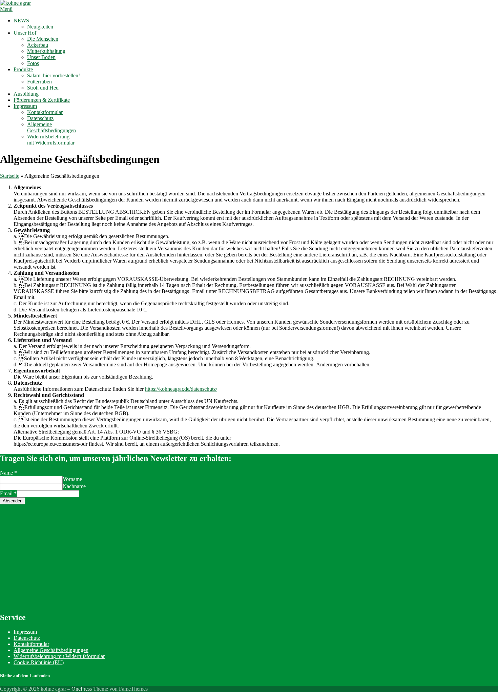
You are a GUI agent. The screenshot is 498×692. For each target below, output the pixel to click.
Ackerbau (37, 45)
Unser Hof (25, 33)
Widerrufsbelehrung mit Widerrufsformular (51, 140)
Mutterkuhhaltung (46, 51)
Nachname (74, 486)
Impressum (25, 106)
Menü (6, 9)
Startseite (9, 176)
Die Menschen (42, 39)
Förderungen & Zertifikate (42, 100)
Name (8, 473)
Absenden (12, 500)
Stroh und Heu (43, 88)
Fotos (33, 63)
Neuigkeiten (40, 27)
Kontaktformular (45, 112)
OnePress (81, 689)
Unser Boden (41, 57)
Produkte (23, 69)
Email (8, 493)
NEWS (21, 20)
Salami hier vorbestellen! (53, 75)
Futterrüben (39, 81)
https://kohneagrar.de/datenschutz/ (181, 389)
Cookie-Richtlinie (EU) (39, 662)
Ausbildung (26, 94)
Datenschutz (40, 118)
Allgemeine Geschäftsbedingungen (51, 127)
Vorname (72, 479)
